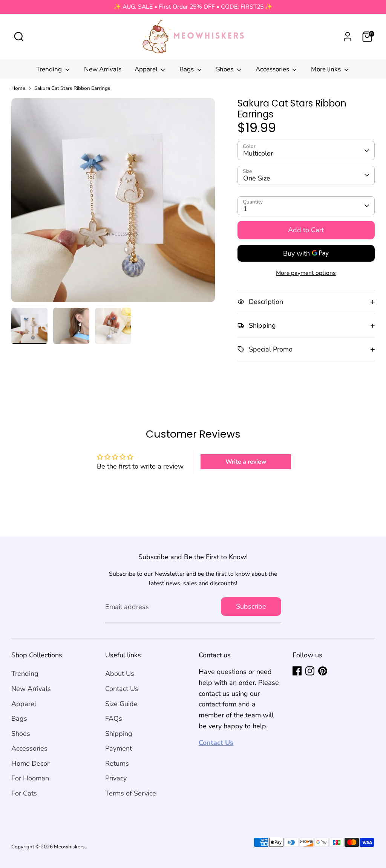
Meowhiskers (69, 846)
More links (326, 69)
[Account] (347, 36)
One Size (256, 178)
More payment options (306, 273)
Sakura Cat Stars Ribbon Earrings (72, 88)
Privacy (116, 778)
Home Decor (30, 763)
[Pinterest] (322, 670)
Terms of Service (130, 793)
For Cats (24, 793)
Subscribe (251, 606)
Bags (187, 69)
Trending (49, 69)
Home (18, 88)
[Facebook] (297, 670)
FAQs (113, 718)
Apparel (147, 69)
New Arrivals (102, 69)
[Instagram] (309, 670)
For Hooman (30, 778)
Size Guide (121, 703)
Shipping (118, 733)
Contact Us (121, 688)
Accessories (273, 69)
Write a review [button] (246, 462)
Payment (118, 748)
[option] (113, 203)
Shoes (225, 69)
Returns (117, 763)
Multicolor (258, 153)
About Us (119, 673)
